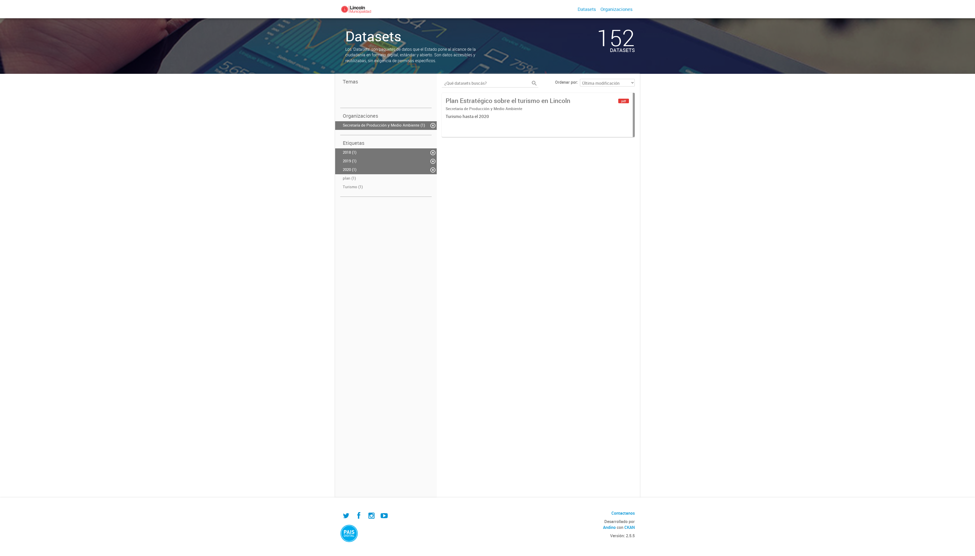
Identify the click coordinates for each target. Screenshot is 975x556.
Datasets (587, 9)
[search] (534, 83)
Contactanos (623, 513)
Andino (609, 527)
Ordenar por (566, 82)
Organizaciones (616, 9)
